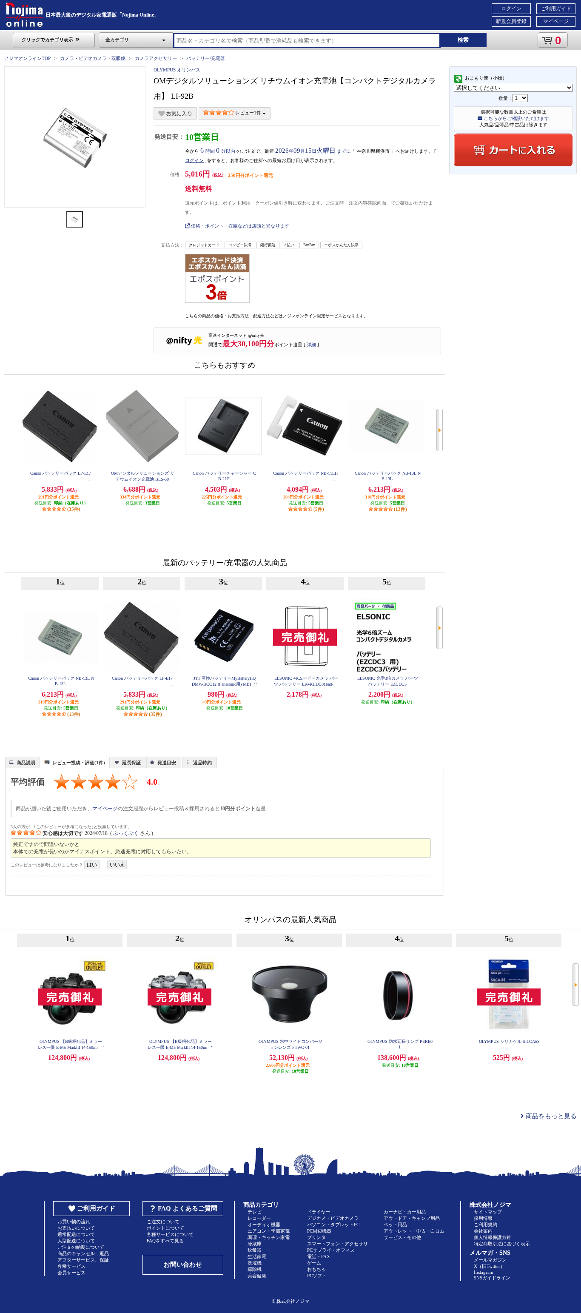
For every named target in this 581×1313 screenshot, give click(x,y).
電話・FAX (318, 1256)
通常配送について (76, 1234)
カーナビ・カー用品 (405, 1211)
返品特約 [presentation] (202, 762)
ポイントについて (165, 1227)
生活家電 (257, 1256)
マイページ (556, 21)
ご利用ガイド (556, 8)
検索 (463, 40)
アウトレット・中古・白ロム (414, 1230)
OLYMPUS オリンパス (177, 69)
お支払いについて (76, 1227)
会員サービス (71, 1272)
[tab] (22, 762)
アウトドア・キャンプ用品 (412, 1218)
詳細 (311, 344)
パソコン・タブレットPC (333, 1224)
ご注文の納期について (80, 1247)
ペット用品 (395, 1224)
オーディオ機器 (264, 1224)
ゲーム (314, 1262)
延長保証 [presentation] (131, 762)
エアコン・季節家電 (269, 1230)
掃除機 (255, 1269)
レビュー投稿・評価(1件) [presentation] (78, 762)
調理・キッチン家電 (269, 1237)
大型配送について (76, 1240)
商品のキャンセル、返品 (83, 1253)
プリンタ (316, 1237)
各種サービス (71, 1266)
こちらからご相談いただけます (515, 118)
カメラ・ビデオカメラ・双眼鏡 (92, 58)
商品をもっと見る (550, 1116)
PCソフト (317, 1275)
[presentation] (21, 762)
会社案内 (483, 1230)
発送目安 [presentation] (166, 762)
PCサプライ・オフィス (331, 1250)
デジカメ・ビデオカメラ (333, 1218)
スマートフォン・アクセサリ (337, 1243)
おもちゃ (316, 1269)
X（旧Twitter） (489, 1266)
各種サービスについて (170, 1234)
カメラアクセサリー (156, 58)
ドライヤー (318, 1211)
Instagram (483, 1272)
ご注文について (163, 1221)
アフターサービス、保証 (83, 1259)
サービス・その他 (402, 1237)
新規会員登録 (511, 21)
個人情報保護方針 (492, 1237)
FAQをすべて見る (165, 1240)
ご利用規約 (485, 1224)
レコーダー (259, 1218)
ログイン (511, 8)
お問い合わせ (183, 1264)
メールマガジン (490, 1259)
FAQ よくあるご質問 (187, 1208)
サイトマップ (488, 1211)
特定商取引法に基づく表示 (502, 1243)
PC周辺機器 (319, 1230)
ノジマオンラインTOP (27, 58)
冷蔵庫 (255, 1243)
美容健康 (257, 1275)
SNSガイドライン (492, 1277)
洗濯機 (255, 1262)
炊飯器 (255, 1250)
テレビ (255, 1211)
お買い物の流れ (73, 1221)
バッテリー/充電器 (205, 58)
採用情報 (483, 1218)
